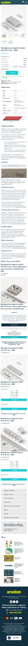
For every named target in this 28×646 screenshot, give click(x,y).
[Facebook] (11, 602)
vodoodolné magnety (20, 207)
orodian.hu (8, 633)
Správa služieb (14, 330)
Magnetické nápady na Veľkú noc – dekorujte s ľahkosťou (18, 544)
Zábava (6, 510)
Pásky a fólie (7, 502)
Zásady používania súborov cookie (14, 332)
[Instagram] (17, 602)
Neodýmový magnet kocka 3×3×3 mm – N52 (14, 484)
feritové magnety (16, 132)
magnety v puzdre (8, 182)
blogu (6, 244)
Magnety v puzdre (8, 494)
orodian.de (22, 631)
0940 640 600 (8, 530)
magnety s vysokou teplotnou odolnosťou (11, 235)
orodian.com (15, 631)
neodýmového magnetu (14, 246)
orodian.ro (20, 633)
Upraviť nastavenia (14, 328)
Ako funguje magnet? (17, 558)
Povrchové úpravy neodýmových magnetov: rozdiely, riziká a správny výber (19, 551)
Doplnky (6, 513)
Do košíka (12, 73)
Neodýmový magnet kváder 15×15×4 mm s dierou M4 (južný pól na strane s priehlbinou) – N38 (14, 343)
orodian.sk (9, 631)
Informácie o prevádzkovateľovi (14, 334)
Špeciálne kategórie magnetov (11, 517)
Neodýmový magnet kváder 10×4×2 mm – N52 (14, 414)
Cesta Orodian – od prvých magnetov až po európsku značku (19, 565)
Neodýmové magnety (9, 490)
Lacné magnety (13, 83)
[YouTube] (14, 602)
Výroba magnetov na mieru (19, 223)
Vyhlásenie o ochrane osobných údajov (14, 333)
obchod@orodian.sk (20, 256)
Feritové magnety (8, 498)
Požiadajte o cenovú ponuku (19, 66)
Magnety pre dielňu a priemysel (12, 506)
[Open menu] (26, 2)
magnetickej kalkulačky (20, 248)
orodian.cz (14, 633)
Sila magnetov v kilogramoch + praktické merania (18, 572)
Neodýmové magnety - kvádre (13, 81)
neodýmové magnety (12, 165)
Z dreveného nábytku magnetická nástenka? (17, 580)
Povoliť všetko (14, 324)
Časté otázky (22, 243)
